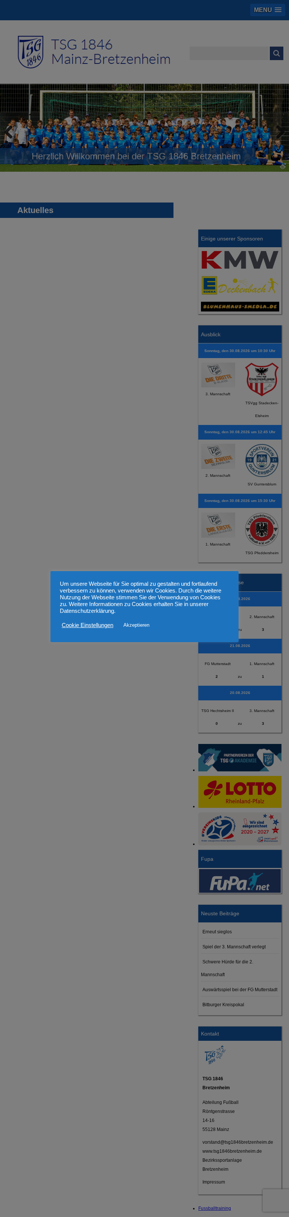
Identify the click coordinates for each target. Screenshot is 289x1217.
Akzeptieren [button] (136, 625)
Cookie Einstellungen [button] (87, 625)
